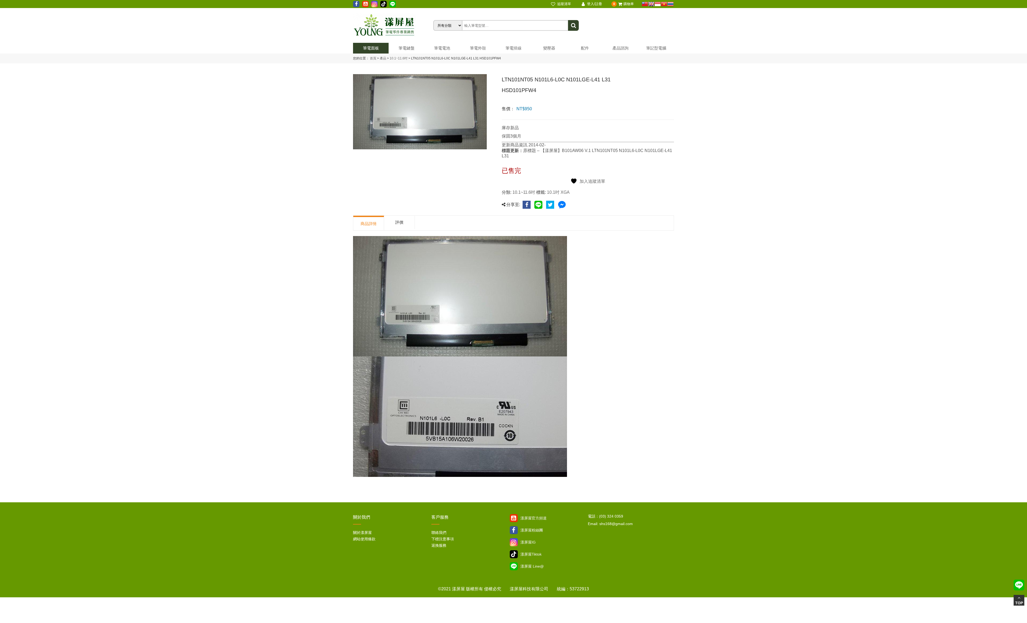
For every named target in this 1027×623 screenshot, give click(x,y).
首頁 (373, 58)
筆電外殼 (478, 48)
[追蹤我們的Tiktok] (383, 4)
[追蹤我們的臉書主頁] (356, 4)
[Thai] (670, 4)
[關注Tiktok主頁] (514, 554)
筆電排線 (513, 48)
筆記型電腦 (656, 48)
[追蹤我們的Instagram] (374, 4)
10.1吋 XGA (558, 192)
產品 (383, 58)
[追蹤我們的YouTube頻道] (365, 4)
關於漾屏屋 (362, 532)
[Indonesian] (658, 4)
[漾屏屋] (393, 25)
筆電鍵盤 (406, 48)
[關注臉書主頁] (514, 530)
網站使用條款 (364, 539)
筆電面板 (371, 48)
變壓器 (549, 48)
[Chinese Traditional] (645, 4)
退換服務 (438, 545)
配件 (585, 48)
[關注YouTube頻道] (514, 518)
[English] (651, 4)
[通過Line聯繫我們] (392, 4)
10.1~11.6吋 (398, 58)
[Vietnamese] (664, 4)
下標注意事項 (442, 539)
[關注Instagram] (514, 542)
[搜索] (573, 25)
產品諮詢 (620, 48)
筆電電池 (442, 48)
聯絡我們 (438, 532)
